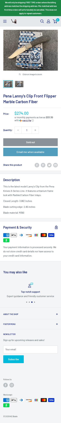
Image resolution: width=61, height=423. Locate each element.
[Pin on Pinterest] (43, 165)
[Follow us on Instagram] (11, 385)
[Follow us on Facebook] (5, 385)
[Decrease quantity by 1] (18, 130)
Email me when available (30, 151)
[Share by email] (55, 165)
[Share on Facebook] (37, 165)
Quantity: (8, 130)
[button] (36, 119)
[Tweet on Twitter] (49, 165)
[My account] (48, 21)
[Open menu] (5, 21)
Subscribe (13, 359)
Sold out (30, 142)
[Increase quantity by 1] (35, 130)
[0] (55, 21)
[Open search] (42, 21)
